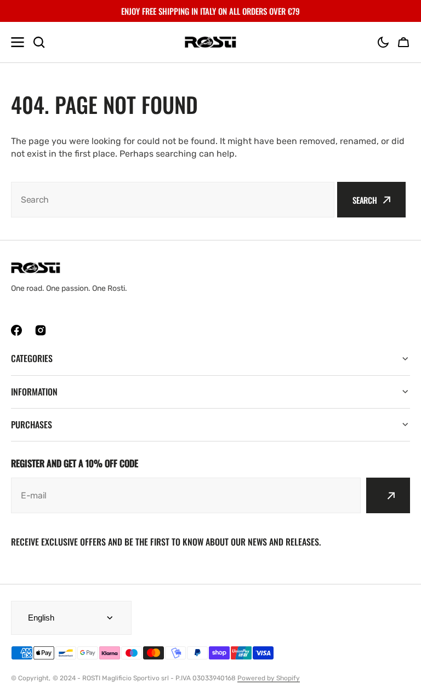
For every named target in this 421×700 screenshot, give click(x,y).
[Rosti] (210, 42)
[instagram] (41, 330)
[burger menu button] (17, 42)
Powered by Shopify (268, 678)
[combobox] (172, 199)
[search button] (38, 42)
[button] (383, 42)
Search (364, 200)
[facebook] (16, 330)
